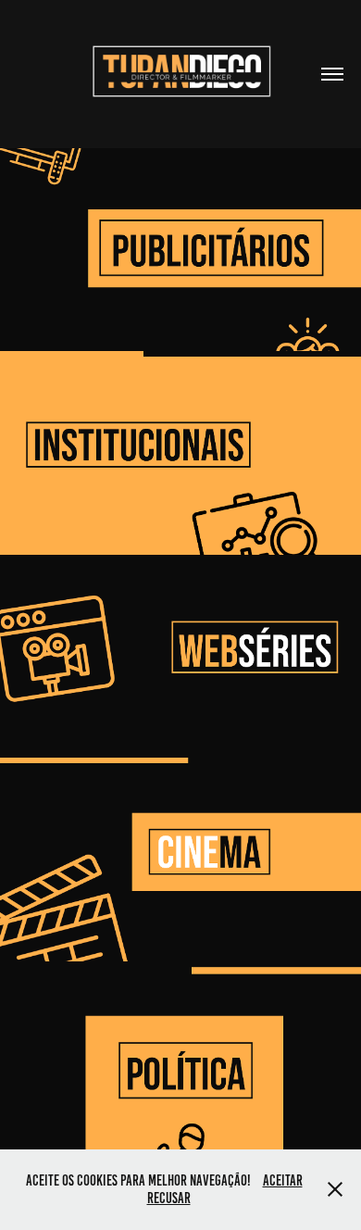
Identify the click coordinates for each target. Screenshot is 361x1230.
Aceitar (283, 1180)
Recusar (169, 1198)
